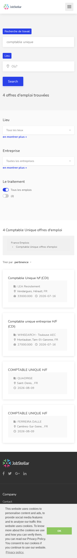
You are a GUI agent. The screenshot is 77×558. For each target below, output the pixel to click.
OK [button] (59, 530)
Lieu (7, 56)
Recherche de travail (17, 31)
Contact (7, 502)
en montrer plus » (15, 137)
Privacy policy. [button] (15, 552)
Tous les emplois (21, 190)
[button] (38, 130)
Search (13, 81)
